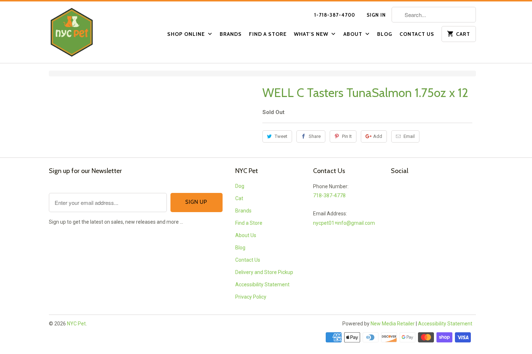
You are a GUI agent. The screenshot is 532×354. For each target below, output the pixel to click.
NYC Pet (76, 323)
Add (377, 136)
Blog (384, 34)
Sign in (376, 15)
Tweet (281, 136)
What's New (312, 34)
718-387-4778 (329, 195)
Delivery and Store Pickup (264, 272)
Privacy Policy (250, 297)
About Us (245, 235)
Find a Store (268, 34)
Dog (239, 186)
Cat (239, 198)
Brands (231, 34)
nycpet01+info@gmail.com (344, 223)
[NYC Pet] (81, 32)
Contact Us (417, 34)
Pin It (347, 136)
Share (315, 136)
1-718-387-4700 (334, 15)
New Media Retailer (393, 323)
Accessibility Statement (262, 284)
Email (409, 136)
